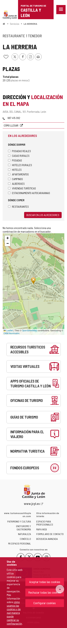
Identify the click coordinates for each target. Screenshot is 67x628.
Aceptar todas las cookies (44, 582)
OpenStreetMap (29, 330)
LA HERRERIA (30, 23)
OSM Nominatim (11, 333)
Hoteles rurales (22, 165)
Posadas (17, 160)
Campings (17, 179)
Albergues (18, 183)
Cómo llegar (11, 125)
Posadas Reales (21, 151)
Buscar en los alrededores (42, 215)
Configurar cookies (44, 603)
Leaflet (9, 330)
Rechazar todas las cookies (44, 592)
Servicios (14, 23)
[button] (7, 238)
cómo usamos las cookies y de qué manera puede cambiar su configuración (14, 612)
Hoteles (17, 169)
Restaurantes (20, 206)
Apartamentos (20, 174)
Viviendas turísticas (24, 188)
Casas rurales (20, 155)
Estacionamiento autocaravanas (31, 193)
